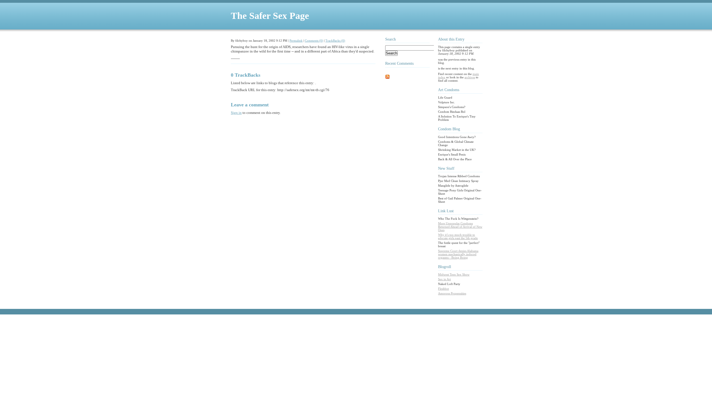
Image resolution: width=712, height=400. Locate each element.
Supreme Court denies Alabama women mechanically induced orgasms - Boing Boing (458, 254)
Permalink (296, 40)
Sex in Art (444, 279)
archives (469, 77)
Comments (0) (314, 40)
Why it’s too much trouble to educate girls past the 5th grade (458, 236)
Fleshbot (443, 288)
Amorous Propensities (452, 293)
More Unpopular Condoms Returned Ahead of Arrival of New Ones (460, 227)
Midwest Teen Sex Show (453, 274)
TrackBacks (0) (335, 40)
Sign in (236, 113)
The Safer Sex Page (270, 16)
